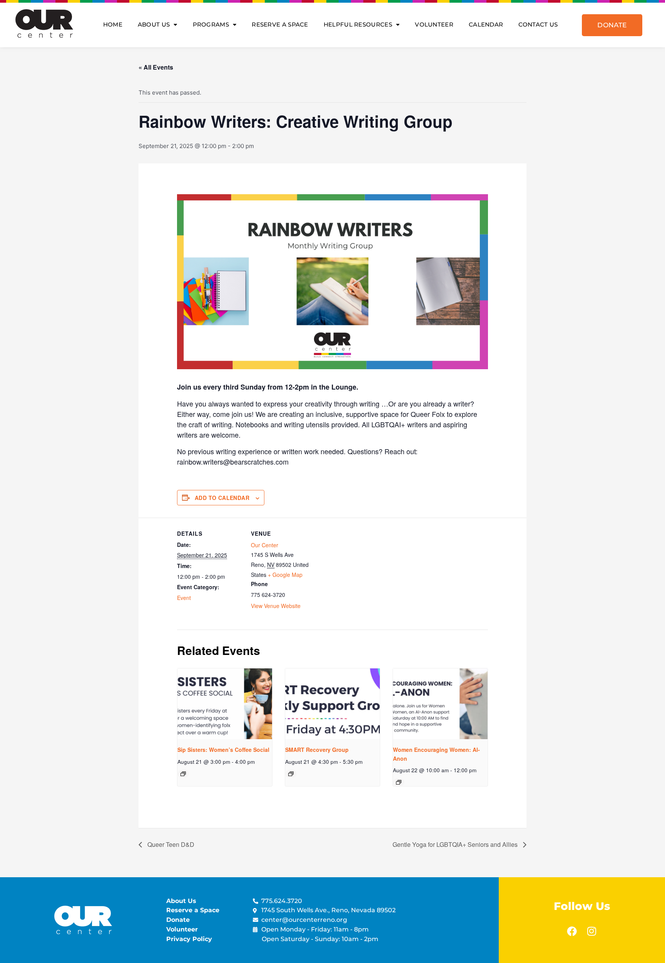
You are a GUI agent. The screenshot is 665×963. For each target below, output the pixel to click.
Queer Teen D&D (170, 844)
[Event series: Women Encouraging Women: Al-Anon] (398, 782)
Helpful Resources (358, 24)
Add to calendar (222, 497)
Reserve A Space (280, 24)
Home (112, 24)
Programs (211, 24)
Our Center (264, 545)
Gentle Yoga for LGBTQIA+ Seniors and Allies (456, 844)
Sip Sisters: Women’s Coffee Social (223, 749)
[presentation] (224, 703)
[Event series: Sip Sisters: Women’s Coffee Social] (183, 773)
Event (184, 597)
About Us (154, 24)
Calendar (486, 24)
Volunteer (434, 24)
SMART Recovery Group (317, 749)
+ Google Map (285, 574)
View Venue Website (276, 606)
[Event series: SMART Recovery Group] (291, 773)
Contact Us (538, 24)
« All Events (156, 67)
